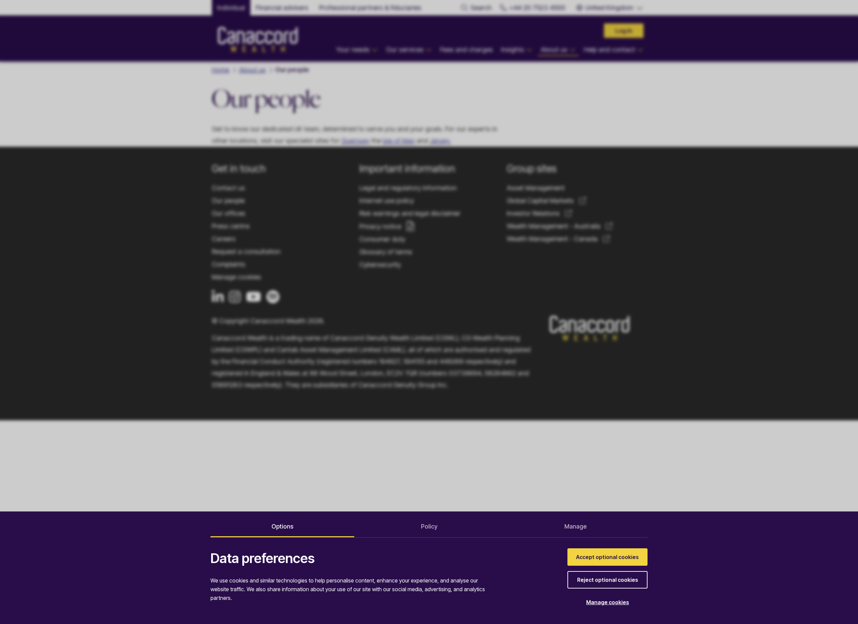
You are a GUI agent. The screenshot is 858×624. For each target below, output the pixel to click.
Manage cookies (607, 602)
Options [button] (282, 526)
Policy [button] (429, 526)
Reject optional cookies (607, 579)
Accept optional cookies (607, 557)
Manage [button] (575, 526)
